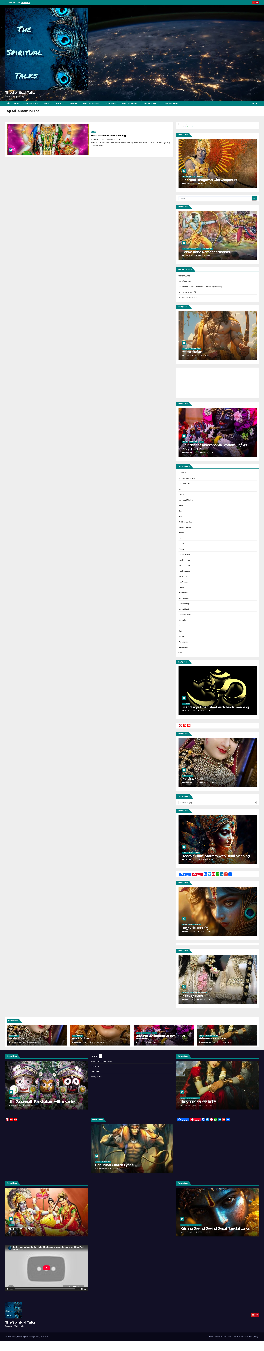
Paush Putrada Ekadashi (28, 1228)
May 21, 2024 (189, 452)
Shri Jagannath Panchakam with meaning (42, 1101)
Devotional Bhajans (186, 500)
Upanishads (183, 647)
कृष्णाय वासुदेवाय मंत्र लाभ (196, 928)
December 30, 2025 (191, 782)
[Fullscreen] (85, 1289)
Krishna (199, 176)
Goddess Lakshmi (185, 522)
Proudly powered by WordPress (14, 1337)
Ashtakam (182, 473)
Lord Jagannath (184, 565)
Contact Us (95, 1066)
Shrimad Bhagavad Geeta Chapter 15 (211, 180)
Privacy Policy (96, 1077)
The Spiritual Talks (20, 92)
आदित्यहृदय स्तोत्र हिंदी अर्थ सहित (189, 298)
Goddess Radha (185, 527)
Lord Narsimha (184, 571)
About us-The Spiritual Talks (101, 1061)
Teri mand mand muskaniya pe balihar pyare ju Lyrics (215, 1099)
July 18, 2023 (16, 1105)
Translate (191, 126)
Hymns (47, 104)
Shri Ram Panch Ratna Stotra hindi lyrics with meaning (214, 350)
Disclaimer (95, 1071)
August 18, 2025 (190, 931)
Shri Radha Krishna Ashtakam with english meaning (216, 994)
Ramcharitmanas (151, 104)
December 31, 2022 (191, 711)
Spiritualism (111, 104)
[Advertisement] (218, 383)
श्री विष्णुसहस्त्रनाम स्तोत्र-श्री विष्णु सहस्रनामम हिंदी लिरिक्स (215, 449)
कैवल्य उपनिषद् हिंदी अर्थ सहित (198, 707)
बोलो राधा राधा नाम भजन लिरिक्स (189, 292)
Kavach (181, 544)
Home (16, 104)
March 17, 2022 (17, 1232)
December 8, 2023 (189, 1232)
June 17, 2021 (189, 255)
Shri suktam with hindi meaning (108, 135)
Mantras (60, 104)
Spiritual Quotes (91, 104)
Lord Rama (186, 344)
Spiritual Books (129, 104)
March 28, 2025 (190, 355)
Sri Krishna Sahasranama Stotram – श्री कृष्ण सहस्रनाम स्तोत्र (201, 287)
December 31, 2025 (18, 1042)
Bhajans (74, 104)
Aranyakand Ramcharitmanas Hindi (210, 252)
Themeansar (44, 1337)
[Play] (8, 1289)
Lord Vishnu (186, 445)
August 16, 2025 (188, 1105)
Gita (194, 176)
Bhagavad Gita (171, 104)
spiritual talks (115, 139)
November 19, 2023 (104, 1168)
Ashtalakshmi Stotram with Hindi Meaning (216, 856)
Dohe (181, 505)
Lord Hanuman (184, 560)
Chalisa (181, 495)
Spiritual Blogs (31, 104)
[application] (46, 1268)
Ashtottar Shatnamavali (187, 478)
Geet (180, 511)
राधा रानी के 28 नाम (185, 281)
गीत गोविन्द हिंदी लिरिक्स (193, 1228)
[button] (253, 103)
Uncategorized (184, 642)
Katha (181, 538)
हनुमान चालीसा (103, 1165)
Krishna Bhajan (184, 555)
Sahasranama (196, 445)
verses (181, 653)
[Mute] (82, 1289)
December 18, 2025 (208, 1042)
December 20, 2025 (145, 1042)
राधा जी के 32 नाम (184, 276)
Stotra (193, 344)
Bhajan (181, 489)
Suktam (93, 131)
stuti (180, 631)
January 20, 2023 (99, 139)
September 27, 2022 (192, 183)
